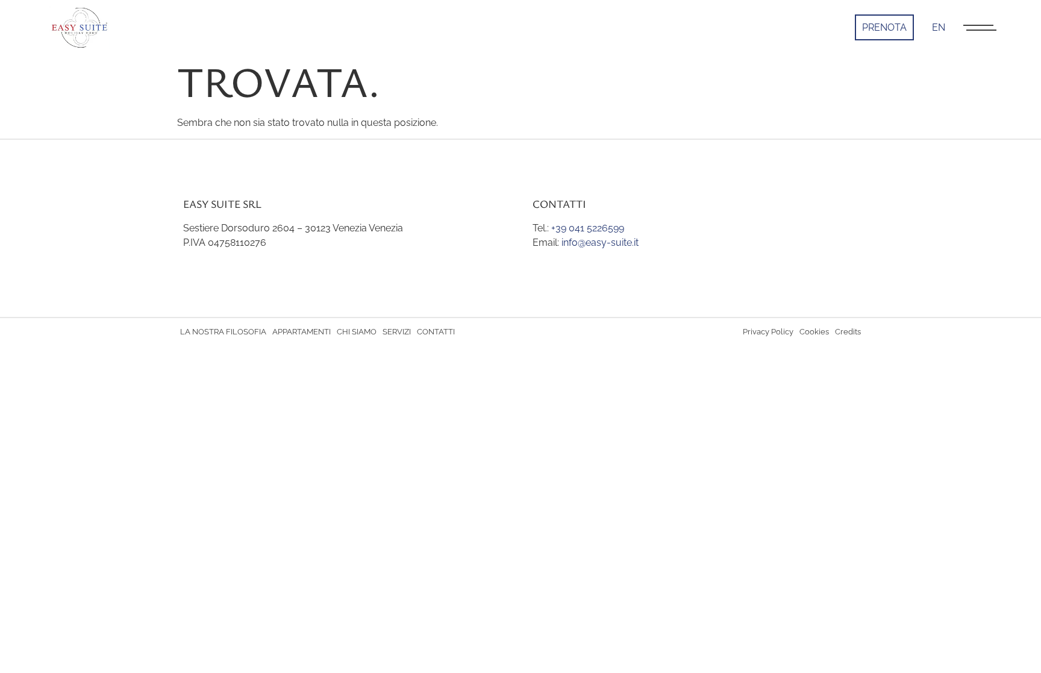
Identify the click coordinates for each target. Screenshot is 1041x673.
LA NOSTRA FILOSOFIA (223, 331)
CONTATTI (436, 331)
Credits (848, 331)
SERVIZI (397, 331)
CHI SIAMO (357, 331)
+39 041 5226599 (587, 228)
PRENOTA (884, 27)
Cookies (814, 331)
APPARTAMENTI (301, 331)
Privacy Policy (768, 331)
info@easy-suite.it (600, 242)
